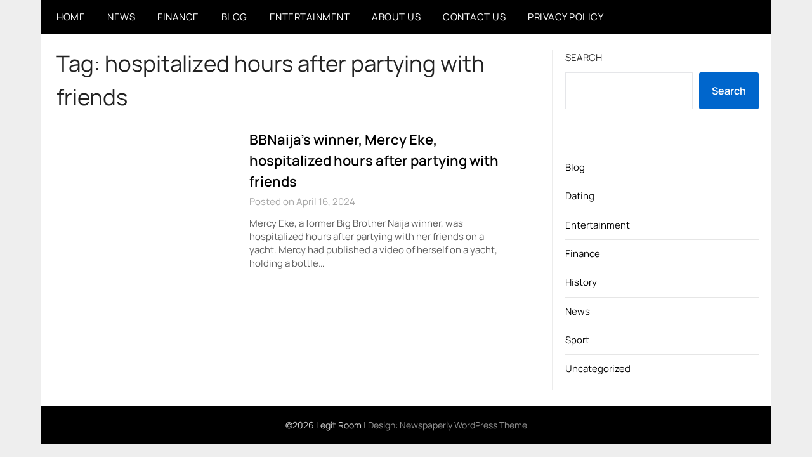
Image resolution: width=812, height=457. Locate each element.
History (581, 282)
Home (70, 16)
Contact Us (474, 16)
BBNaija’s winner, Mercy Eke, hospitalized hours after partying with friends (374, 160)
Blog (234, 16)
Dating (579, 195)
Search (583, 57)
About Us (396, 16)
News (121, 16)
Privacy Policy (565, 16)
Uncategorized (598, 368)
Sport (577, 340)
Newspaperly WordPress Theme (463, 425)
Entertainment (310, 16)
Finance (178, 16)
